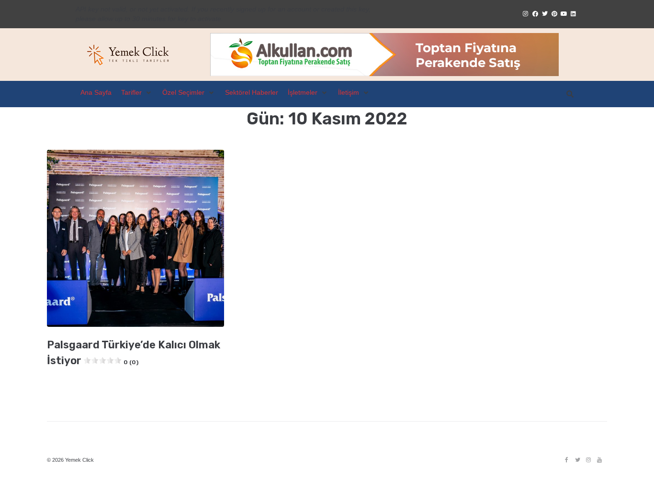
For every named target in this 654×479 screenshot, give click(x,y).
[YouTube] (599, 460)
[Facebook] (566, 460)
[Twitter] (577, 460)
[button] (137, 93)
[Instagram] (588, 460)
